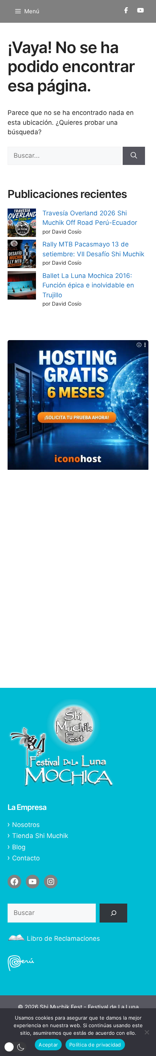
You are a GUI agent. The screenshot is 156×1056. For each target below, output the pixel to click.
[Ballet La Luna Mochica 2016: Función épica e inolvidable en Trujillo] (22, 287)
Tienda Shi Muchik (40, 835)
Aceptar (48, 1045)
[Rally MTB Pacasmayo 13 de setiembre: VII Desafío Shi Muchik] (22, 255)
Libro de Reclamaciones (63, 938)
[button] (15, 1047)
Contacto (26, 858)
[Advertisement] (78, 594)
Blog (18, 847)
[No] (146, 1032)
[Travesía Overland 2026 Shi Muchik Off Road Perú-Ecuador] (22, 224)
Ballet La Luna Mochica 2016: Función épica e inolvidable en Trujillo (88, 285)
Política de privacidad (95, 1045)
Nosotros (26, 824)
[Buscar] (134, 156)
